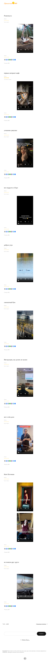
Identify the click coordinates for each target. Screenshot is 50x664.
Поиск (41, 633)
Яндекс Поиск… (26, 640)
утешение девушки (10, 130)
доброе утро (8, 245)
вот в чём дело (9, 417)
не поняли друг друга (11, 562)
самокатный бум (9, 302)
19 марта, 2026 (6, 349)
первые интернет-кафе (11, 73)
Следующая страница (42, 624)
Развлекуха (8, 15)
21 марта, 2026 (6, 63)
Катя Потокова (9, 474)
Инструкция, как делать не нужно (15, 359)
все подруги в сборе (11, 187)
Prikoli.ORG (4, 650)
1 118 (7, 624)
